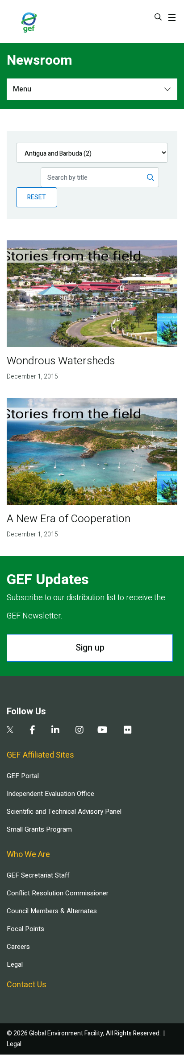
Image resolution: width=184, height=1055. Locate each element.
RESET (36, 197)
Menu (22, 89)
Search (158, 17)
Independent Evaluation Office (50, 794)
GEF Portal (23, 776)
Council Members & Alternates (52, 911)
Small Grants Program (39, 829)
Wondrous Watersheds (61, 361)
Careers (18, 947)
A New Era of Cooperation (68, 519)
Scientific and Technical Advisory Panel (64, 811)
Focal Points (25, 929)
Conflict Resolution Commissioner (58, 893)
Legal (15, 964)
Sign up (90, 647)
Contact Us (26, 985)
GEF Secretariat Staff (38, 875)
